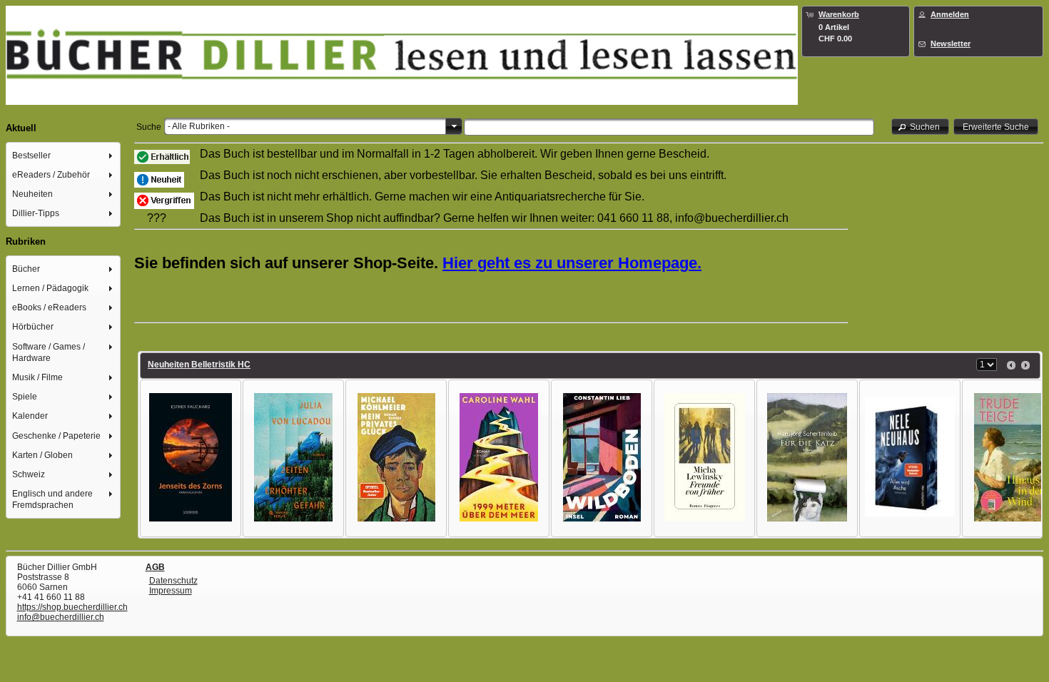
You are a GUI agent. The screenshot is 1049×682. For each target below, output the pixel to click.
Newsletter (951, 43)
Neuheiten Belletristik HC (199, 365)
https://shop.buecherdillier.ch (72, 607)
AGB (155, 567)
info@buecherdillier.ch (60, 617)
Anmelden (950, 14)
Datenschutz (173, 581)
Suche (148, 127)
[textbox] (669, 127)
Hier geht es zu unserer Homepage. (571, 263)
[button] (920, 126)
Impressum (170, 591)
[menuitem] (63, 155)
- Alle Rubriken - (199, 126)
